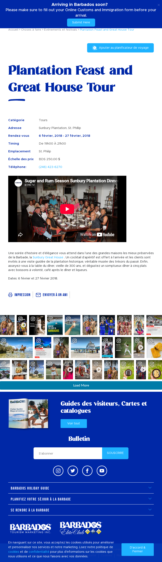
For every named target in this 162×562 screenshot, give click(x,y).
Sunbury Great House (48, 257)
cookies (13, 551)
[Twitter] (73, 470)
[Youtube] (102, 470)
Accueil (13, 29)
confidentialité (39, 551)
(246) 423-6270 (50, 167)
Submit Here (81, 22)
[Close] (158, 4)
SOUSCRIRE (115, 453)
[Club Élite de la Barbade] (81, 528)
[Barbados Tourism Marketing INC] (30, 528)
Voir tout (73, 423)
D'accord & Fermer (138, 549)
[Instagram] (58, 470)
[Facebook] (87, 470)
